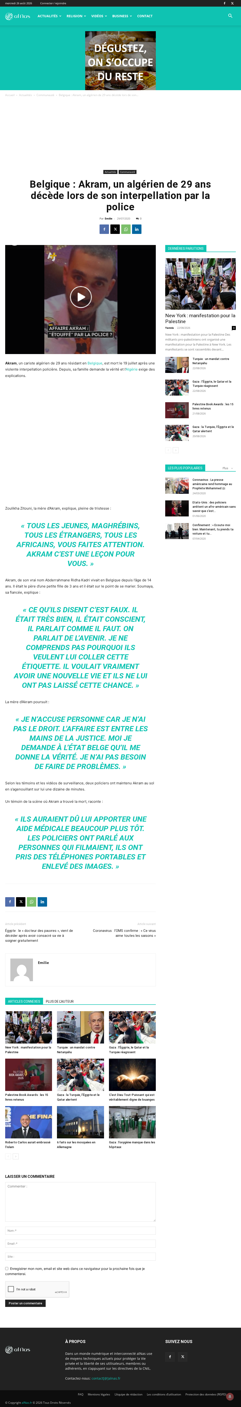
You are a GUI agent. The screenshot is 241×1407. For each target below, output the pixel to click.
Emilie (108, 218)
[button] (230, 16)
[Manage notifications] (230, 1396)
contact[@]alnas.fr (106, 1378)
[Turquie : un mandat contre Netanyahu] (80, 1027)
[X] (232, 3)
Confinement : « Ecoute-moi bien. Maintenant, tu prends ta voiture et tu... (213, 529)
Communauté (45, 95)
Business (120, 16)
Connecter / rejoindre (53, 3)
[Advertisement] (120, 133)
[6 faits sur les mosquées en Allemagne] (80, 1122)
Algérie (132, 369)
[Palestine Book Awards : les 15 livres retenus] (28, 1075)
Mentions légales (99, 1394)
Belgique (95, 363)
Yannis (169, 328)
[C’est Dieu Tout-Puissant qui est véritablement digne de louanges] (132, 1075)
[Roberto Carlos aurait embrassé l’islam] (28, 1122)
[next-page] (16, 1156)
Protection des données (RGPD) (205, 1394)
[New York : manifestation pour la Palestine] (28, 1027)
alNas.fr (27, 1403)
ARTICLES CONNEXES (24, 1001)
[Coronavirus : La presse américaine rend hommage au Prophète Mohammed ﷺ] (177, 486)
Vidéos (97, 16)
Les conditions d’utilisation (164, 1394)
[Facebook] (224, 3)
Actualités (48, 16)
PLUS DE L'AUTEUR (60, 1001)
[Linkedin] (136, 229)
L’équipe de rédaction (128, 1394)
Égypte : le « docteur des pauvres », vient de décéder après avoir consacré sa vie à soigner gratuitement (39, 936)
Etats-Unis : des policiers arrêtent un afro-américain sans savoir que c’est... (214, 507)
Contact (145, 16)
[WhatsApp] (126, 229)
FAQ (80, 1394)
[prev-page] (8, 1156)
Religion (74, 16)
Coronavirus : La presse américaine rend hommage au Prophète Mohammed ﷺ (212, 484)
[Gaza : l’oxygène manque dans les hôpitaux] (132, 1122)
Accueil (10, 95)
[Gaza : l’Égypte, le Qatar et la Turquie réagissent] (132, 1027)
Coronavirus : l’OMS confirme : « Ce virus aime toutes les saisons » (124, 933)
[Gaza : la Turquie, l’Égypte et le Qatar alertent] (80, 1075)
